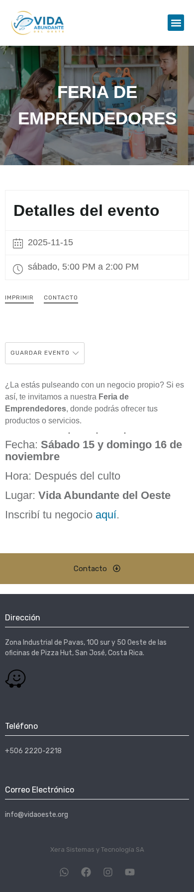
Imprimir (19, 297)
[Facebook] (86, 872)
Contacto (61, 297)
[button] (176, 22)
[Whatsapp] (64, 872)
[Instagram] (108, 872)
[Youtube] (130, 872)
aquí (106, 514)
